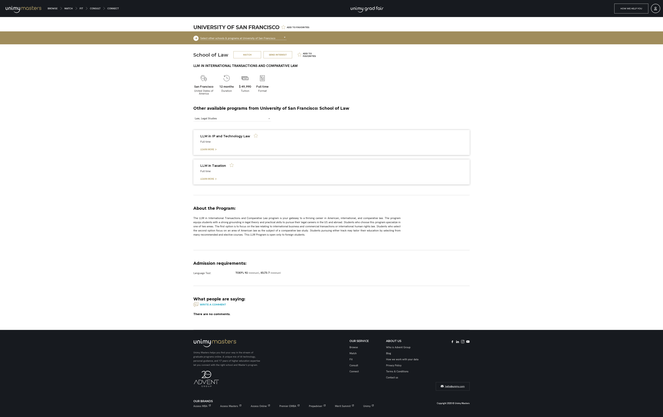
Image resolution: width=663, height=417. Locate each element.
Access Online (259, 406)
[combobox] (243, 37)
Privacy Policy (393, 365)
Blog (388, 353)
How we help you (631, 8)
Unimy (367, 406)
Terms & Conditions (397, 371)
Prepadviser (315, 406)
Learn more (207, 149)
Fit (81, 8)
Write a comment (213, 304)
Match (68, 8)
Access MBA (200, 406)
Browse (52, 8)
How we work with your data (402, 359)
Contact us (392, 377)
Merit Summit (343, 406)
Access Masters (229, 406)
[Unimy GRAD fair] (367, 9)
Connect (113, 8)
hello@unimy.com (455, 386)
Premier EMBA (287, 406)
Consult (95, 8)
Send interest (278, 54)
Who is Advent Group (398, 347)
